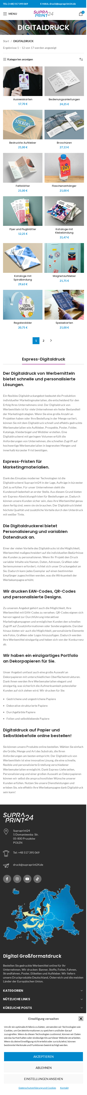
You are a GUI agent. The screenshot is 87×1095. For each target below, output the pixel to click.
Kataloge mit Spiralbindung (23, 277)
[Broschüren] (64, 124)
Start (6, 41)
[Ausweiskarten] (22, 81)
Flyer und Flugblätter (23, 229)
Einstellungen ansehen (43, 1079)
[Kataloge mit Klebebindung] (64, 211)
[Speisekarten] (64, 304)
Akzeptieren (43, 1056)
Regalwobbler (23, 322)
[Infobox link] (43, 866)
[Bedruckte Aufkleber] (22, 124)
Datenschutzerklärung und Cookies (37, 1087)
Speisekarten (64, 322)
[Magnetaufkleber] (64, 258)
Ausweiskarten (22, 99)
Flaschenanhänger (64, 186)
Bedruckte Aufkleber (22, 142)
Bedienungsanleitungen (64, 99)
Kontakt (64, 1087)
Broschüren (64, 142)
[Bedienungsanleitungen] (64, 81)
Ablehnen (44, 1067)
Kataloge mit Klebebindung (64, 231)
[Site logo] (43, 13)
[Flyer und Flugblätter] (22, 211)
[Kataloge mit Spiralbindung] (22, 258)
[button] (81, 1019)
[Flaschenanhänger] (64, 167)
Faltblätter (23, 186)
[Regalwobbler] (22, 304)
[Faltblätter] (22, 167)
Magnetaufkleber (64, 276)
